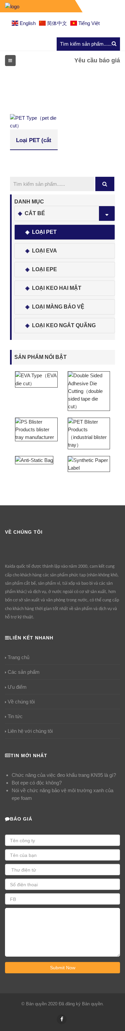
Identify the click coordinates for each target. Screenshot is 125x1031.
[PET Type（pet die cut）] (34, 121)
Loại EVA (44, 250)
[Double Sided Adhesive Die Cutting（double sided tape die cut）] (89, 391)
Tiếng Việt (88, 23)
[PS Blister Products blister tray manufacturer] (36, 429)
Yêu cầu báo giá (97, 60)
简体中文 (56, 23)
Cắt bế (35, 213)
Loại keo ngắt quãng (64, 325)
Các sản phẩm (24, 672)
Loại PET (44, 232)
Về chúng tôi (21, 701)
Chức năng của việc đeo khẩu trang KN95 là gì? (64, 775)
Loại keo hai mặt (56, 288)
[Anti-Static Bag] (34, 460)
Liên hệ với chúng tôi (30, 731)
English (27, 23)
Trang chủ (18, 657)
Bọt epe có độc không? (37, 783)
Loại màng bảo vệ (58, 307)
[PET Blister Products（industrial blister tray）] (89, 433)
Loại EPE (44, 269)
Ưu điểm (17, 687)
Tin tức (15, 716)
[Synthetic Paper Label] (89, 463)
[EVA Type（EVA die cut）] (36, 379)
